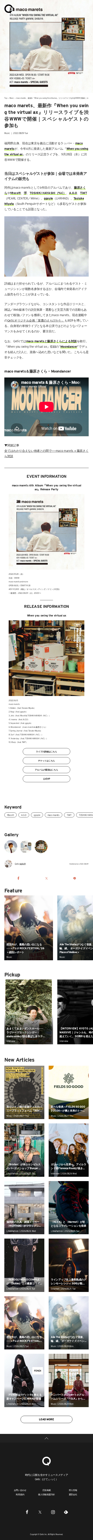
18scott (10, 815)
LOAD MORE (46, 1419)
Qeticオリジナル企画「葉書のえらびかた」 (35, 320)
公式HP (46, 778)
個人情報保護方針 (46, 1494)
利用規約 (20, 1494)
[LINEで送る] (74, 878)
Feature (13, 890)
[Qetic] (8, 8)
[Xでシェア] (46, 878)
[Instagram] (52, 1512)
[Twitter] (40, 1512)
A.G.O (23, 815)
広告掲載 (46, 1490)
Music (12, 98)
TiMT (69, 815)
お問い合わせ (20, 1490)
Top (5, 98)
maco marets (53, 815)
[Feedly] (65, 1512)
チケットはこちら (46, 760)
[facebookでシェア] (18, 878)
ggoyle (37, 815)
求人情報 (73, 1490)
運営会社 (73, 1494)
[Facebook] (27, 1512)
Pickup (12, 974)
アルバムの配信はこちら (46, 769)
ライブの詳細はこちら (46, 751)
